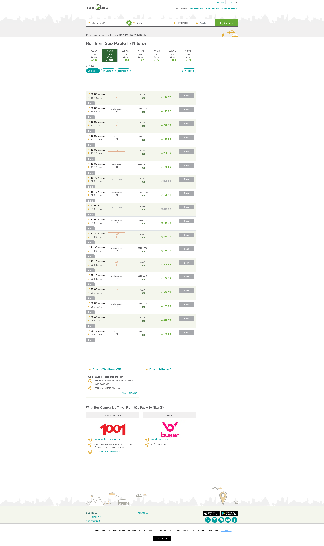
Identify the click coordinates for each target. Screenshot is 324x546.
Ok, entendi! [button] (162, 538)
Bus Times (181, 8)
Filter (189, 70)
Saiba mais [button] (226, 531)
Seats (108, 70)
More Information (129, 392)
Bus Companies (229, 8)
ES (231, 2)
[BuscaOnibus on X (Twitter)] (207, 519)
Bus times (91, 512)
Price (123, 70)
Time (93, 70)
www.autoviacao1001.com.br (107, 439)
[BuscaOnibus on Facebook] (234, 519)
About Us (220, 2)
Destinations (196, 8)
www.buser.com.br (159, 439)
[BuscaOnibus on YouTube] (228, 519)
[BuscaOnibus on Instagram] (221, 519)
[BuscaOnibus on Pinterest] (214, 519)
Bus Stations (212, 8)
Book (186, 95)
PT (227, 2)
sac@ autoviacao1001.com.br (107, 451)
